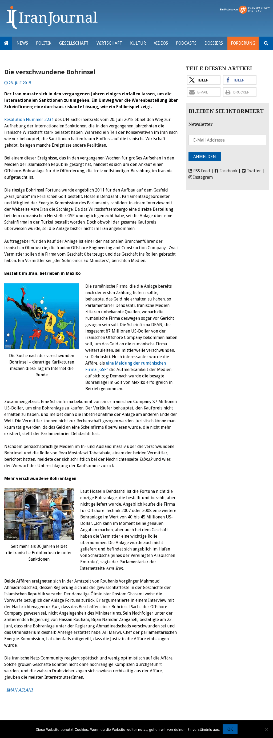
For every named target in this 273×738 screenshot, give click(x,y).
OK (230, 729)
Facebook (227, 170)
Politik (43, 43)
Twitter (253, 170)
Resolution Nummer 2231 (29, 119)
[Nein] (266, 729)
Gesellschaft (74, 43)
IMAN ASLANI (18, 690)
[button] (203, 80)
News (22, 43)
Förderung (243, 43)
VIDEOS (161, 43)
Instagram (202, 177)
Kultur (138, 43)
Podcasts (186, 43)
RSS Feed (201, 170)
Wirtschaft (109, 43)
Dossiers (213, 43)
